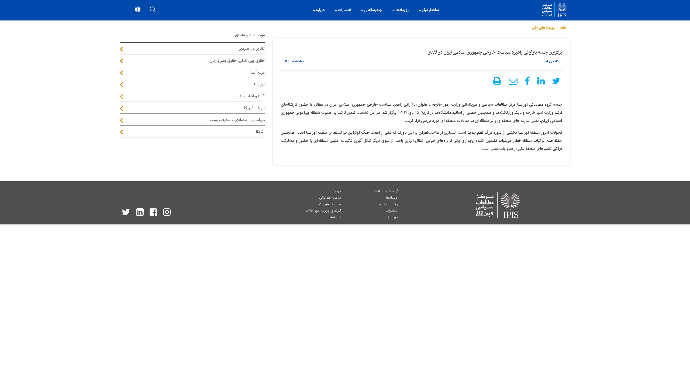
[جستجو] (153, 10)
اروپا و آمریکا (254, 108)
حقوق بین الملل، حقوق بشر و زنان (237, 60)
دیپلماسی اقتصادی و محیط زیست (237, 120)
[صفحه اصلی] (447, 10)
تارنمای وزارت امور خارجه (323, 210)
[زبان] (137, 10)
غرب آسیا (257, 72)
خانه (563, 28)
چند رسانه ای (388, 204)
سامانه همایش (330, 198)
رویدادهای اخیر (543, 28)
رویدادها (392, 198)
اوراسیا (259, 84)
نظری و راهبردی (252, 49)
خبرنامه (393, 217)
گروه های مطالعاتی (384, 191)
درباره (337, 191)
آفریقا (260, 132)
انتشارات (392, 210)
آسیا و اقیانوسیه (252, 96)
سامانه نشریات (330, 204)
